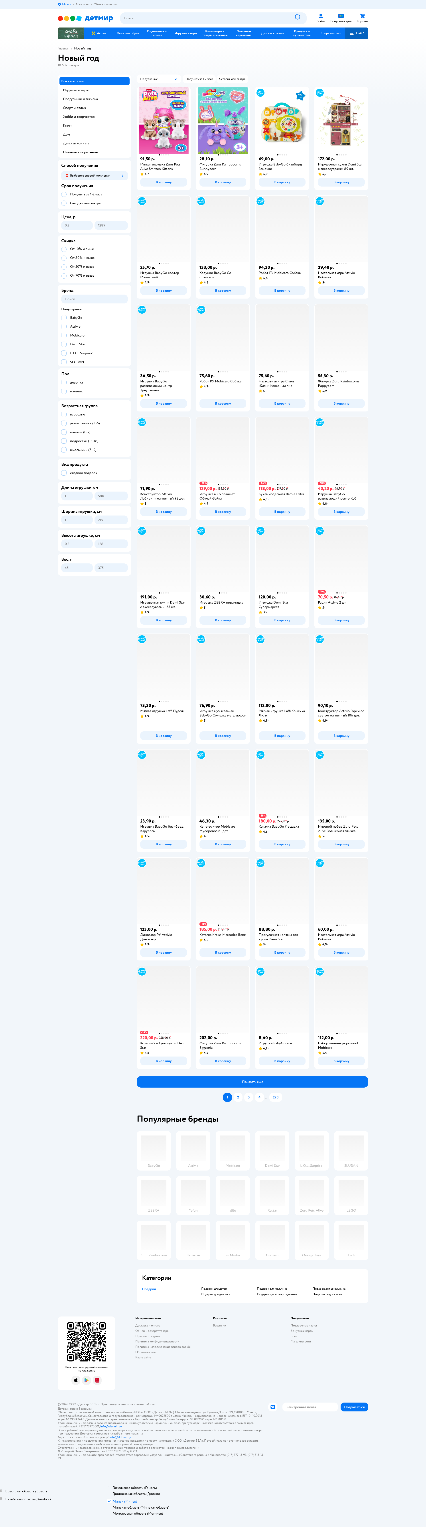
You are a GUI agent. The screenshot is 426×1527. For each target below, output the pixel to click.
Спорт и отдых (74, 108)
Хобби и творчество (79, 116)
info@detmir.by (111, 1426)
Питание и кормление (80, 152)
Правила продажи (147, 1336)
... (266, 1097)
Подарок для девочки (216, 1294)
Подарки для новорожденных (277, 1294)
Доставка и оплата (147, 1325)
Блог (294, 1336)
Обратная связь (145, 1352)
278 (276, 1097)
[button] (356, 33)
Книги (68, 125)
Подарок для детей (214, 1289)
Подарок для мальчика (272, 1289)
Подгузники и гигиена (80, 99)
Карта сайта (143, 1357)
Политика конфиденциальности (157, 1341)
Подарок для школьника (329, 1289)
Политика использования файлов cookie (163, 1347)
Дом (66, 134)
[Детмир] (85, 18)
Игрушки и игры (76, 90)
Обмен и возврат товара (151, 1331)
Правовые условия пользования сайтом (128, 1404)
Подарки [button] (149, 1289)
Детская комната (76, 143)
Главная (63, 48)
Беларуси (85, 1409)
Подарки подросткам (327, 1294)
